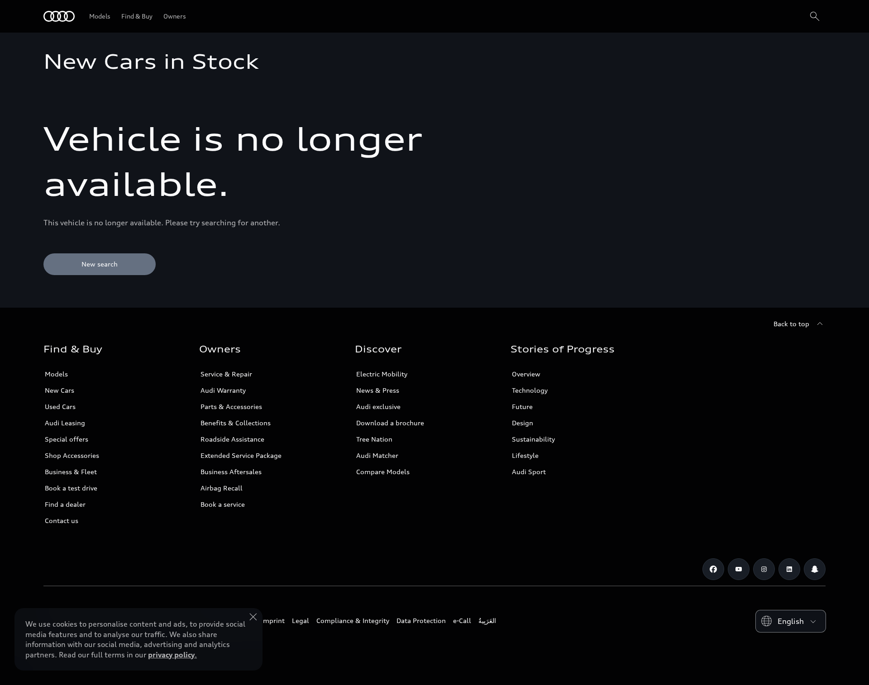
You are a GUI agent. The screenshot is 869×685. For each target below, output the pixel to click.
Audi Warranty (223, 390)
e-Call (462, 620)
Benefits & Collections (236, 423)
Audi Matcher (377, 455)
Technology (530, 390)
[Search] (815, 16)
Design (522, 423)
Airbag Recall (222, 488)
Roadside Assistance (232, 439)
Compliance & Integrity (352, 620)
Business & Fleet (71, 472)
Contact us (61, 520)
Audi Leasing (65, 423)
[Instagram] (764, 569)
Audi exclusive (378, 406)
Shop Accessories (72, 455)
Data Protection (421, 620)
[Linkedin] (789, 569)
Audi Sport (529, 472)
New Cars (59, 390)
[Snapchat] (815, 569)
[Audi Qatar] (59, 16)
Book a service (223, 504)
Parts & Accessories (231, 406)
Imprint (273, 620)
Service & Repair (226, 374)
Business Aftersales (231, 472)
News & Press (377, 390)
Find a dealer (65, 504)
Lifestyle (525, 455)
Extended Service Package (241, 455)
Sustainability (533, 439)
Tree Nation (374, 439)
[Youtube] (739, 569)
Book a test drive (71, 488)
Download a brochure (390, 423)
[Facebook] (713, 569)
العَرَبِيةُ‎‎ (487, 620)
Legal (300, 620)
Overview (526, 374)
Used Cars (60, 406)
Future (522, 406)
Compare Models (383, 472)
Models (56, 374)
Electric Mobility (381, 374)
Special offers (66, 439)
